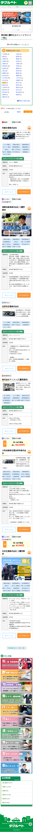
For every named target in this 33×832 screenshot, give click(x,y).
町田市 (18, 85)
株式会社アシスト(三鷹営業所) (15, 380)
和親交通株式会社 (9, 128)
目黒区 (4, 63)
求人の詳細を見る (24, 191)
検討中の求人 (5, 802)
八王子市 (18, 78)
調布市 (4, 85)
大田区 (18, 63)
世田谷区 (4, 66)
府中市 (18, 82)
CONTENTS (16, 830)
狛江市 (18, 90)
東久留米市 (19, 92)
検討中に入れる (9, 192)
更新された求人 (6, 794)
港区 (3, 56)
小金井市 (4, 87)
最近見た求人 (5, 798)
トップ (2, 6)
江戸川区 (4, 78)
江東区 (4, 61)
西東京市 (4, 97)
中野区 (18, 66)
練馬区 (18, 73)
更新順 (19, 112)
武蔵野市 (18, 80)
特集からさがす (6, 786)
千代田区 (4, 54)
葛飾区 (18, 75)
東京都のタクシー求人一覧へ (17, 648)
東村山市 (18, 87)
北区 (3, 70)
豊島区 (18, 68)
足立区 (4, 75)
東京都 (9, 6)
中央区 (18, 54)
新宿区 (18, 56)
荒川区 (18, 70)
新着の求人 (5, 790)
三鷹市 (4, 82)
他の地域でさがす (6, 782)
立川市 (4, 80)
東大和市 (4, 92)
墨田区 (18, 59)
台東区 (4, 59)
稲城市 (18, 94)
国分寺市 (4, 90)
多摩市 (4, 94)
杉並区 (4, 68)
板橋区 (4, 73)
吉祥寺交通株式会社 (10, 306)
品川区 (18, 61)
